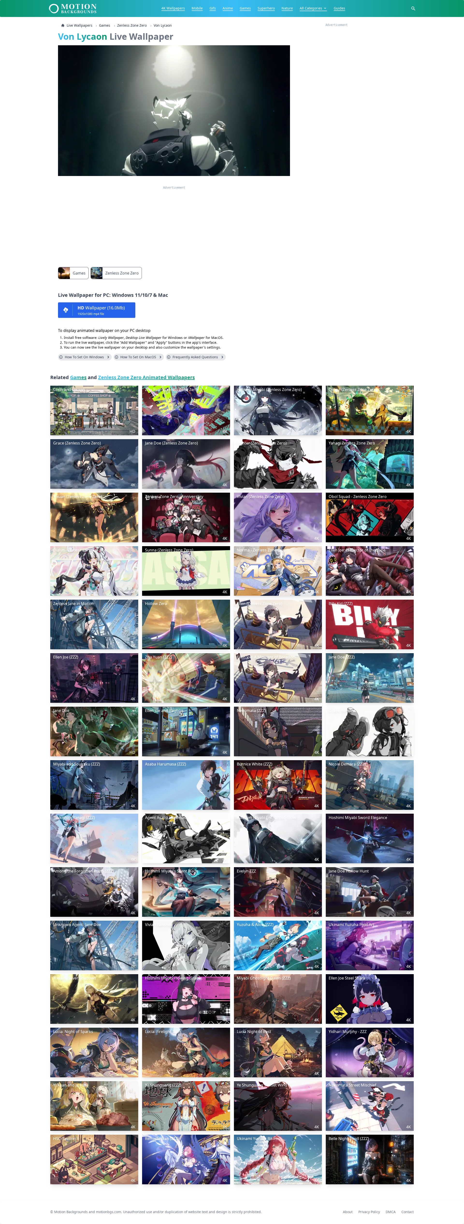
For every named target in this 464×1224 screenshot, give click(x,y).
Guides (339, 8)
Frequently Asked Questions (195, 357)
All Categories (311, 8)
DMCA (391, 1211)
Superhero (266, 8)
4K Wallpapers (173, 8)
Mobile (197, 8)
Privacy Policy (369, 1211)
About (348, 1211)
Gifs (213, 8)
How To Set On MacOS (138, 357)
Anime (228, 8)
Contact (407, 1211)
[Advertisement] (174, 223)
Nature (287, 8)
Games (245, 8)
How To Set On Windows (84, 357)
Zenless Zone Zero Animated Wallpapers (146, 377)
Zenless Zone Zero (132, 25)
